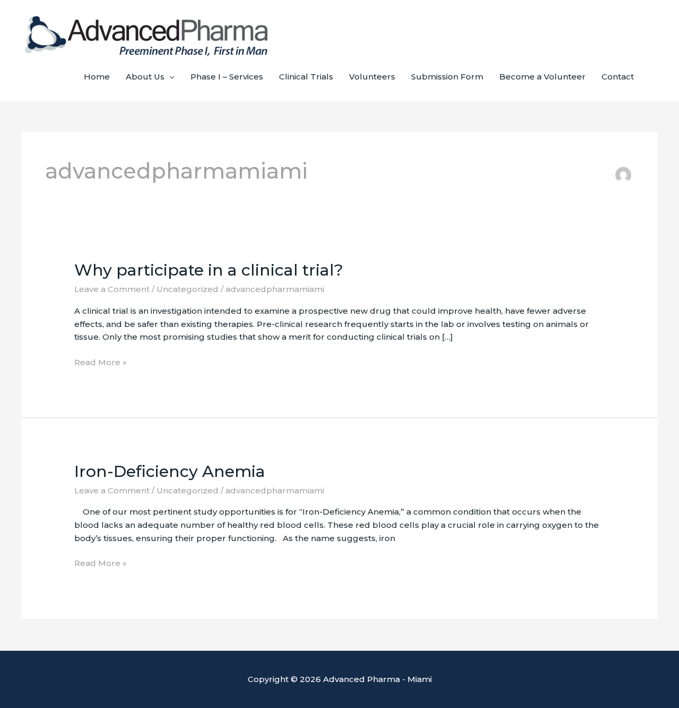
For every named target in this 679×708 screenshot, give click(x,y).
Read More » (100, 361)
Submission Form (447, 77)
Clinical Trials (306, 77)
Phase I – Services (226, 77)
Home (97, 77)
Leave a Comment (112, 289)
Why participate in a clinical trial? (208, 270)
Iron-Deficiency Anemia (169, 471)
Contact (618, 77)
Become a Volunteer (542, 77)
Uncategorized (187, 289)
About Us (145, 77)
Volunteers (372, 77)
